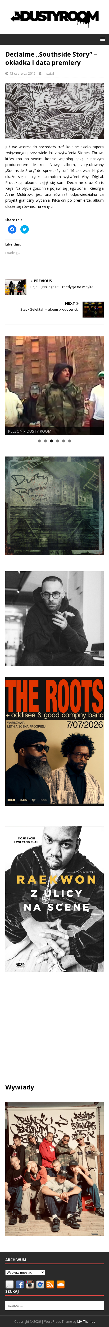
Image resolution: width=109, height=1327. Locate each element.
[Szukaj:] (54, 1305)
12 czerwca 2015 (22, 73)
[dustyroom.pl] (54, 30)
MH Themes (86, 1321)
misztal (48, 73)
